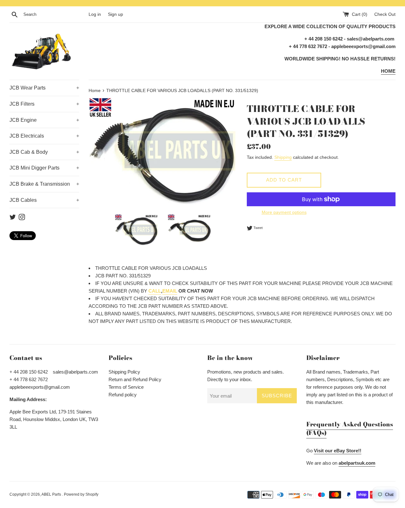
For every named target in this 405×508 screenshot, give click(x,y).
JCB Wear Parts (44, 87)
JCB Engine (44, 120)
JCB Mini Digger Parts (44, 167)
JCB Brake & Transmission (44, 184)
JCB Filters (44, 104)
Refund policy (123, 394)
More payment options (284, 212)
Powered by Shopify (81, 494)
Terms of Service (126, 387)
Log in (95, 14)
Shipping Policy (124, 372)
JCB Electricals (44, 136)
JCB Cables (44, 200)
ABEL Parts (51, 494)
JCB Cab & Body (44, 152)
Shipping (283, 157)
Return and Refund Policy (135, 379)
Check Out (385, 14)
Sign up (115, 14)
